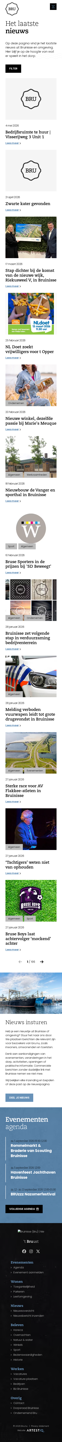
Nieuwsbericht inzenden (28, 1316)
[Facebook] (24, 1251)
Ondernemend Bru (25, 1413)
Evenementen (22, 1262)
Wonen (17, 1281)
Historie (18, 1360)
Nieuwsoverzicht (23, 1311)
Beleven (17, 1325)
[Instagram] (31, 1251)
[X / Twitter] (38, 1251)
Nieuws (17, 1305)
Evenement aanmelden (28, 1272)
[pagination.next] (42, 962)
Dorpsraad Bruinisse (26, 1408)
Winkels (18, 1345)
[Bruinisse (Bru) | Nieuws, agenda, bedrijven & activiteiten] (12, 9)
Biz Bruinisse (20, 1389)
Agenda (18, 1267)
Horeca (18, 1330)
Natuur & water (23, 1340)
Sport (16, 1350)
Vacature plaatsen (25, 1379)
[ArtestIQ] (36, 1430)
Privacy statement (40, 1426)
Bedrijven (19, 1384)
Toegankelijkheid (24, 1287)
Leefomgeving (22, 1296)
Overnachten (22, 1335)
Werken (17, 1369)
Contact (18, 1403)
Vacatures (20, 1374)
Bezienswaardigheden (27, 1355)
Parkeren (18, 1292)
